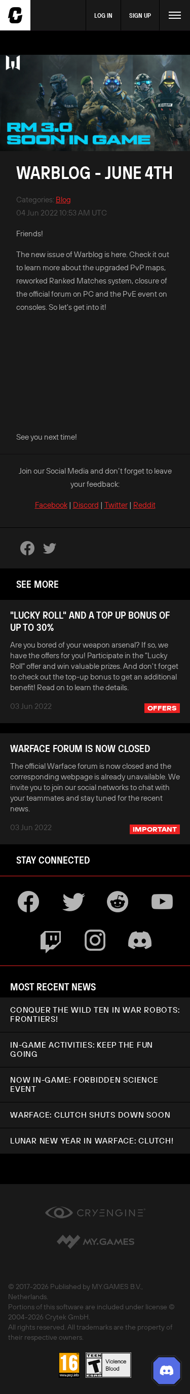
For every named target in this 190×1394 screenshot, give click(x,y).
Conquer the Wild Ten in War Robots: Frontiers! (94, 1014)
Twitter (116, 505)
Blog (63, 199)
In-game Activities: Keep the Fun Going (81, 1049)
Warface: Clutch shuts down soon (90, 1115)
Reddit (144, 505)
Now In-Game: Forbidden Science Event (84, 1084)
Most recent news (53, 986)
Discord (86, 505)
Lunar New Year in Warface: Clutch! (92, 1141)
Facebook (51, 505)
